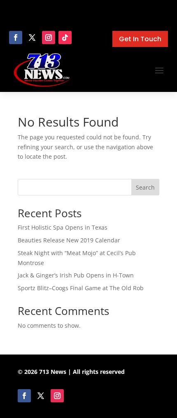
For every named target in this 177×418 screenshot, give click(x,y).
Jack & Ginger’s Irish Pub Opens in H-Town (76, 275)
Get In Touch (140, 39)
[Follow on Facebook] (15, 37)
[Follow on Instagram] (48, 37)
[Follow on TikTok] (65, 37)
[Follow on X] (32, 37)
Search (145, 187)
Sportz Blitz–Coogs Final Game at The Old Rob (81, 288)
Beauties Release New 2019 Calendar (69, 240)
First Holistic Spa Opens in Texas (62, 227)
